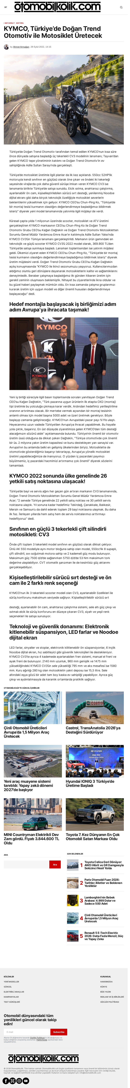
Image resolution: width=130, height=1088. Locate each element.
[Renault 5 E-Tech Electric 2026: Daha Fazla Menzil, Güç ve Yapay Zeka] (72, 936)
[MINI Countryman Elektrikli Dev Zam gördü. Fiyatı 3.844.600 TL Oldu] (33, 814)
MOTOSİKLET (10, 23)
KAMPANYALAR (11, 997)
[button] (6, 7)
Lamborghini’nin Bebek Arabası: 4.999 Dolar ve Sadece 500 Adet (100, 900)
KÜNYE (103, 987)
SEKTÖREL (20, 23)
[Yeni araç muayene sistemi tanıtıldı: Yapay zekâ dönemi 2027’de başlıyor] (33, 761)
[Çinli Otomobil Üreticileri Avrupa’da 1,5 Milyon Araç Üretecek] (33, 708)
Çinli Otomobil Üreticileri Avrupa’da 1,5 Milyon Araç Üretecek (101, 918)
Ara (6, 855)
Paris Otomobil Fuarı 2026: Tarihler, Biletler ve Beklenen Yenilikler (103, 883)
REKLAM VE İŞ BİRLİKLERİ (112, 997)
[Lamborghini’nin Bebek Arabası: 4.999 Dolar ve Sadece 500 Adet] (72, 900)
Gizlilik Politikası (37, 1037)
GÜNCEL (8, 987)
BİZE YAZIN (105, 992)
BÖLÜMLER (9, 976)
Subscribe (58, 1032)
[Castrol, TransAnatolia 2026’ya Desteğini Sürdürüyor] (95, 708)
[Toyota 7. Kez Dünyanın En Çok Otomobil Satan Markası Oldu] (95, 814)
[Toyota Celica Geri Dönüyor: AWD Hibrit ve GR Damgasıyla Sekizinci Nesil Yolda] (72, 865)
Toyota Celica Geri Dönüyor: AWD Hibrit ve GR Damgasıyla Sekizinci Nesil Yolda (104, 865)
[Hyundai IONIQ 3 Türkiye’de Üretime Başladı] (95, 761)
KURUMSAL (105, 976)
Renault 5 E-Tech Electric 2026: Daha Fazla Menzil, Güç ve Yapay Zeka (103, 936)
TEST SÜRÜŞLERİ (12, 1002)
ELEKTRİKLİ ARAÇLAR (14, 992)
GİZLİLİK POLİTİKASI (109, 1002)
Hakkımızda (41, 1040)
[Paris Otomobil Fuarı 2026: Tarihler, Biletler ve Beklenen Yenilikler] (72, 882)
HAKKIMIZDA (106, 981)
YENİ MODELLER (11, 981)
